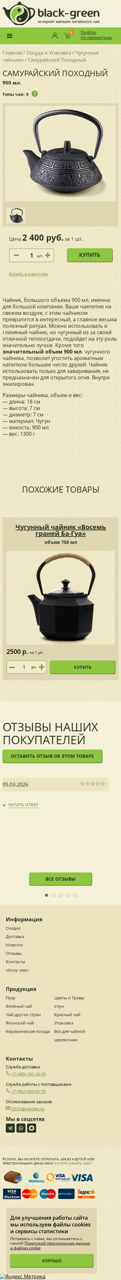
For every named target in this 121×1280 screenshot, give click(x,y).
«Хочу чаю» (17, 970)
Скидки (13, 928)
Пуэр (10, 998)
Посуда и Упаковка (48, 52)
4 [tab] (67, 895)
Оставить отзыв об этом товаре (52, 756)
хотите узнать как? (73, 1163)
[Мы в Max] (31, 1128)
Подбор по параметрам (96, 35)
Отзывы (14, 953)
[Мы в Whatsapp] (20, 1128)
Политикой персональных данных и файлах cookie (50, 1245)
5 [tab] (75, 895)
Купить (89, 254)
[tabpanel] (56, 793)
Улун (59, 1006)
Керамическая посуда (28, 1031)
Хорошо (52, 1261)
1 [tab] (46, 895)
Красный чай (67, 1014)
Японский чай (20, 1023)
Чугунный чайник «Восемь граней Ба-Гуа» (60, 530)
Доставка (15, 936)
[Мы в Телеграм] (10, 1128)
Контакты (15, 962)
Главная (12, 52)
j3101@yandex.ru (28, 1109)
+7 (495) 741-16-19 (28, 1074)
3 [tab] (60, 895)
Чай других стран (23, 1014)
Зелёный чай (19, 1006)
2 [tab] (53, 895)
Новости (14, 945)
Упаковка (63, 1023)
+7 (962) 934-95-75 (28, 1091)
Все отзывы (60, 879)
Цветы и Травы (69, 998)
